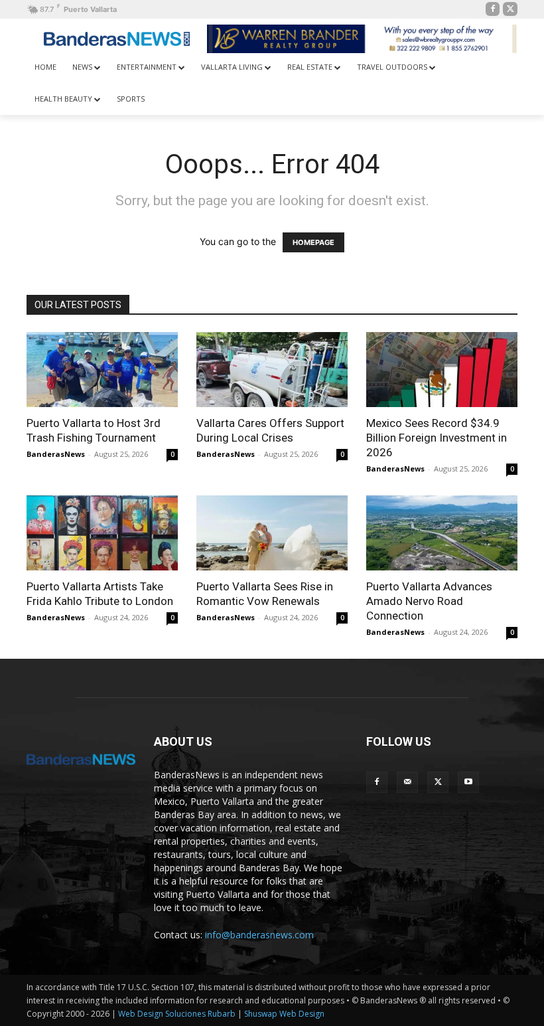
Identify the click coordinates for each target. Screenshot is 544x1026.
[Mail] (407, 782)
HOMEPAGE (313, 242)
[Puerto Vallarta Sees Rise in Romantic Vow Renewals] (272, 532)
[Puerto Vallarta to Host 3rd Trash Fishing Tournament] (102, 369)
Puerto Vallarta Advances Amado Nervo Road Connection (429, 601)
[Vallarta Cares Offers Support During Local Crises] (272, 369)
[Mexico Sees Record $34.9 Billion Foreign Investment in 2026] (441, 369)
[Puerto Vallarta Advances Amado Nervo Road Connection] (441, 532)
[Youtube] (468, 782)
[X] (510, 9)
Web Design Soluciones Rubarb (177, 1013)
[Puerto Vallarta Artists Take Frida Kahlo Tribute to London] (102, 532)
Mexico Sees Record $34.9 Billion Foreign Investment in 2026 (436, 437)
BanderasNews (56, 454)
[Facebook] (493, 9)
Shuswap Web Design (284, 1013)
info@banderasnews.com (259, 934)
